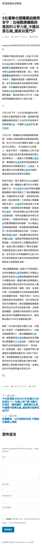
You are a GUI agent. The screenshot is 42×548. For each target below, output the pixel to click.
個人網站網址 (7, 507)
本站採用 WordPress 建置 (24, 542)
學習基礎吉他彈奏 (11, 3)
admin (6, 37)
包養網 (7, 64)
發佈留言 (35, 37)
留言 (4, 457)
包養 (8, 71)
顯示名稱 (6, 484)
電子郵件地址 (7, 496)
